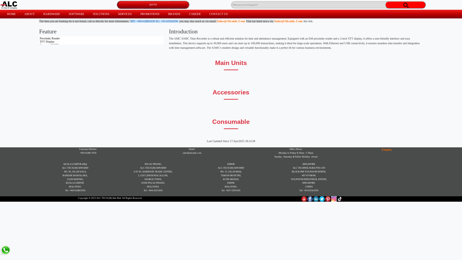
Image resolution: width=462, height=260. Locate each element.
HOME (11, 14)
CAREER (195, 14)
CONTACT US (218, 14)
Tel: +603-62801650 (75, 190)
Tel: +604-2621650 (153, 190)
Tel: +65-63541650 (308, 190)
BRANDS (174, 14)
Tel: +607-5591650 (230, 190)
